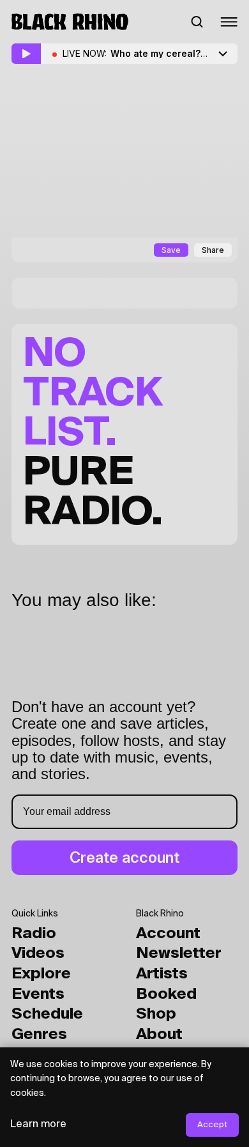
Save (171, 250)
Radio (33, 933)
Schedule (47, 1014)
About (159, 1034)
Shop (156, 1014)
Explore (41, 974)
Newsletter (179, 953)
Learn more (38, 1125)
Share (213, 250)
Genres (39, 1034)
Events (37, 994)
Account (168, 933)
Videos (37, 953)
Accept (212, 1125)
